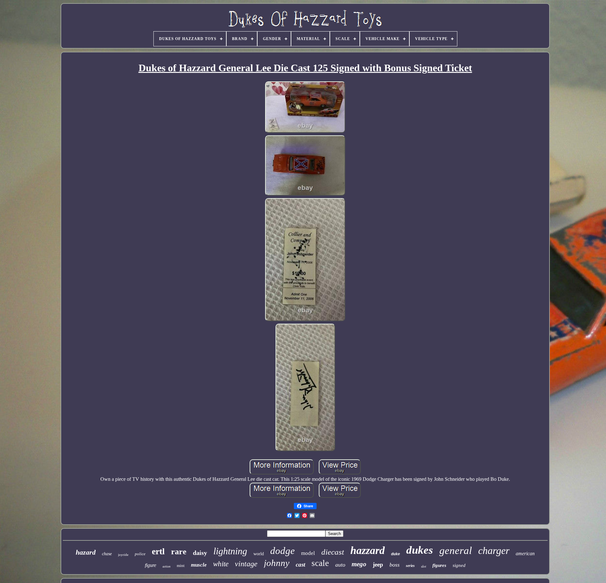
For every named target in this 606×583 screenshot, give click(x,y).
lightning (230, 551)
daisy (200, 552)
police (140, 553)
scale (320, 563)
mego (359, 564)
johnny (276, 563)
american (525, 553)
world (258, 553)
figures (439, 565)
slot (423, 566)
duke (395, 554)
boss (394, 565)
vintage (246, 564)
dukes (419, 550)
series (410, 565)
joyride (123, 554)
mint (181, 565)
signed (459, 565)
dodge (282, 550)
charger (493, 550)
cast (300, 564)
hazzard (367, 550)
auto (340, 565)
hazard (86, 552)
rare (179, 551)
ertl (158, 551)
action (166, 566)
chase (107, 553)
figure (150, 565)
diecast (332, 552)
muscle (199, 565)
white (221, 564)
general (455, 550)
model (308, 553)
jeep (378, 564)
